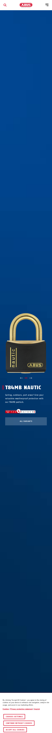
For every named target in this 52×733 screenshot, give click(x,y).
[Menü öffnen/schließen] (47, 5)
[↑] (21, 378)
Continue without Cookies (19, 723)
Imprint (37, 709)
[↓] (30, 378)
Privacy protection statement (21, 709)
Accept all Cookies (15, 730)
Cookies (6, 709)
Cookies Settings (14, 717)
